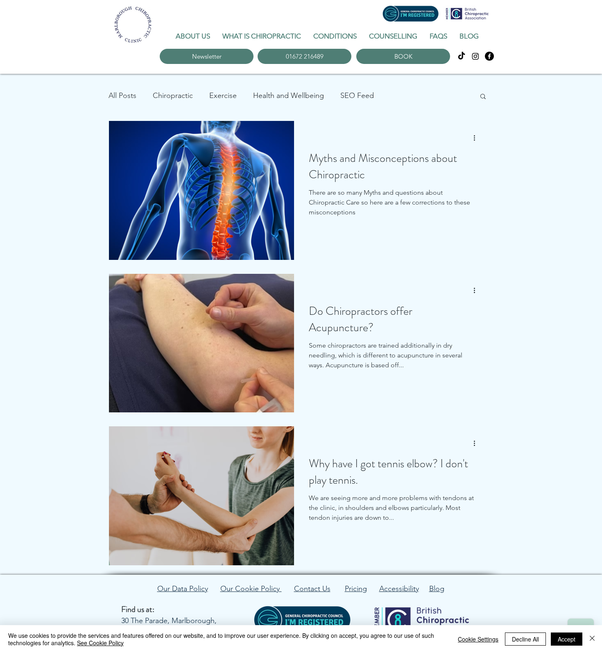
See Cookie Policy (100, 643)
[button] (483, 97)
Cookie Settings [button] (478, 639)
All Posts (122, 95)
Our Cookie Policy (251, 588)
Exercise (223, 95)
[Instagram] (475, 56)
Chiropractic (173, 95)
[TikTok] (461, 56)
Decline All (525, 639)
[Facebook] (489, 56)
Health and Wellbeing (288, 95)
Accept (566, 639)
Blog (436, 588)
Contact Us (312, 588)
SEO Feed (357, 95)
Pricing (356, 588)
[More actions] (477, 138)
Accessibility (399, 588)
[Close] (592, 639)
